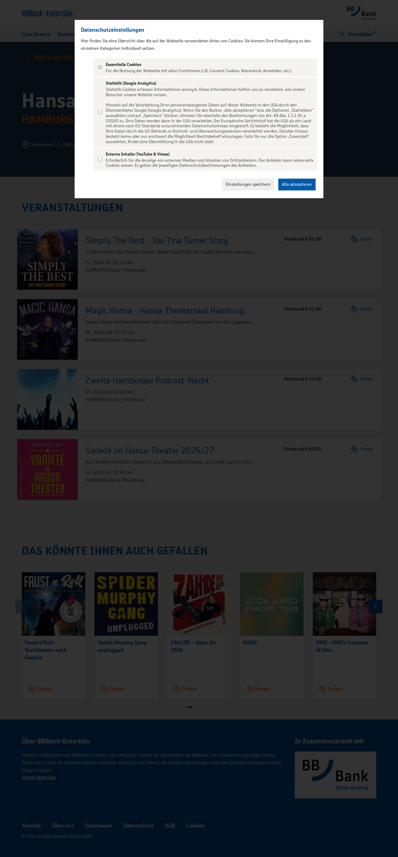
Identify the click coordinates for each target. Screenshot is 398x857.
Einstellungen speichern (248, 184)
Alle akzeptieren (297, 184)
